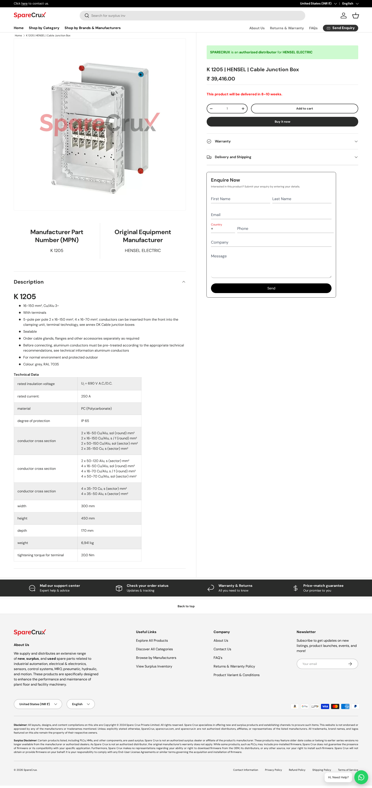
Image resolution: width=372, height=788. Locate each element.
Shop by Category (44, 28)
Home (19, 28)
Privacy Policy (273, 770)
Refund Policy (297, 770)
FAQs (313, 28)
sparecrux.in (188, 729)
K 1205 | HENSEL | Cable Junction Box (48, 35)
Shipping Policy (321, 770)
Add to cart (304, 108)
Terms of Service (348, 770)
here (24, 3)
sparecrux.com (165, 729)
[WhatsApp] (361, 777)
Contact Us (222, 649)
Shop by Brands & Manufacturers (93, 28)
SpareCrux (30, 770)
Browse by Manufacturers (156, 657)
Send (271, 288)
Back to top (186, 606)
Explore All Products (152, 640)
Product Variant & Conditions (237, 675)
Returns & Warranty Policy (234, 666)
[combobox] (192, 15)
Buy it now (282, 122)
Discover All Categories (154, 649)
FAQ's (218, 657)
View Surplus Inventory (154, 666)
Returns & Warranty (287, 28)
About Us (257, 28)
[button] (355, 15)
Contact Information (245, 770)
